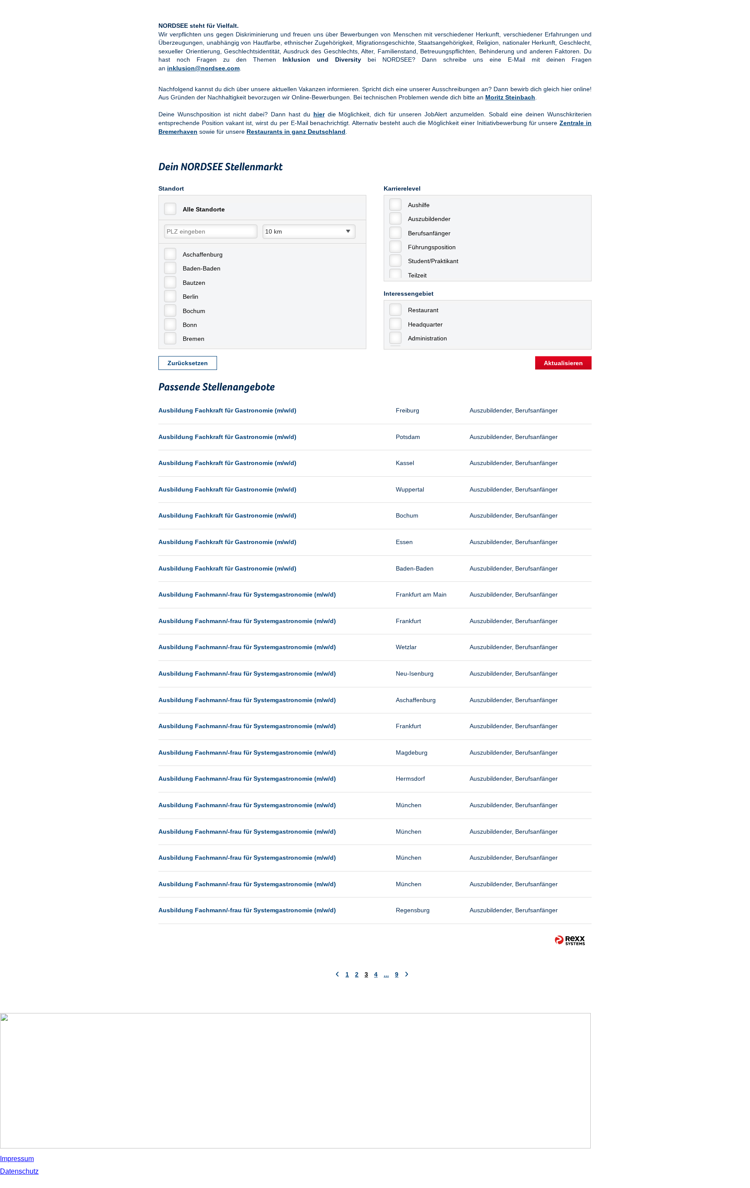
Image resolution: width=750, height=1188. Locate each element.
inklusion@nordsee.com (203, 68)
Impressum (17, 1158)
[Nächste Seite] (406, 974)
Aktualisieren (563, 363)
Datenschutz (19, 1171)
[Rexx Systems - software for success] (570, 940)
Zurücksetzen (188, 363)
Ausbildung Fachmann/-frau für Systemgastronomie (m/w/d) (247, 594)
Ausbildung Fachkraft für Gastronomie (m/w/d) (227, 410)
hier (319, 114)
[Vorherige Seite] (337, 974)
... (386, 974)
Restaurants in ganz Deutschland (296, 131)
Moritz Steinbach (510, 97)
